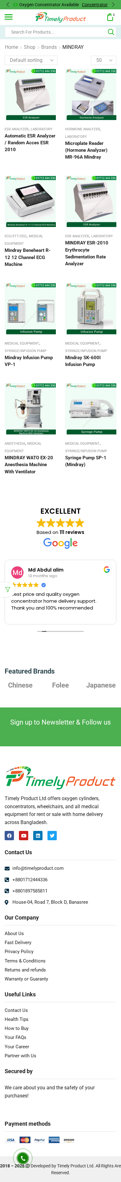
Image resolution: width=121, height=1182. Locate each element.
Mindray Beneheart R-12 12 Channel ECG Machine (28, 257)
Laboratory (41, 129)
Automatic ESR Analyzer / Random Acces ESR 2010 (30, 142)
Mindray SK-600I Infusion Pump (83, 361)
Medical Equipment (22, 343)
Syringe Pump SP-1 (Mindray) (85, 461)
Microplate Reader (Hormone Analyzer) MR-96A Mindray (86, 150)
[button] (8, 4)
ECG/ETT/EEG (16, 236)
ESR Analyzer (17, 129)
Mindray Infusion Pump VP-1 (29, 361)
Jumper (101, 685)
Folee (20, 685)
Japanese (60, 685)
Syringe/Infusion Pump (26, 351)
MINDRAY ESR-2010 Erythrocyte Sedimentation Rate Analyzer (86, 253)
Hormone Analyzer (82, 129)
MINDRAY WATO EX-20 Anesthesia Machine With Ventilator (29, 464)
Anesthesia (15, 444)
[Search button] (111, 32)
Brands (49, 47)
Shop (29, 47)
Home (11, 47)
